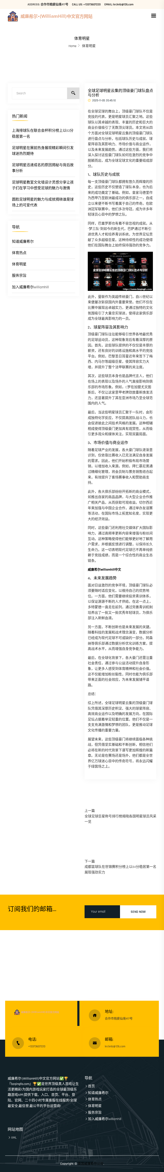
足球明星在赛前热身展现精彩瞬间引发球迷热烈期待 (43, 151)
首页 (91, 1086)
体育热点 (19, 253)
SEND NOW (138, 912)
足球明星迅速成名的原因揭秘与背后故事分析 (43, 168)
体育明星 (19, 264)
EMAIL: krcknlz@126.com (118, 4)
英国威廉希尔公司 (90, 1164)
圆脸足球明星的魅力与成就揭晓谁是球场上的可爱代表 (43, 202)
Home (72, 46)
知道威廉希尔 (23, 241)
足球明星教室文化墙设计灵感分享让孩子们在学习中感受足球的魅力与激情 (43, 185)
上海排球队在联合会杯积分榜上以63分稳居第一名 (42, 133)
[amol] (61, 16)
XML (14, 1137)
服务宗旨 (19, 275)
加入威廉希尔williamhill (30, 287)
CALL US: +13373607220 (86, 4)
